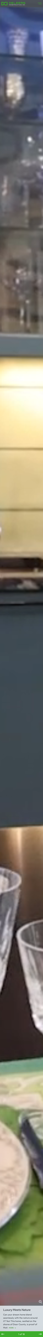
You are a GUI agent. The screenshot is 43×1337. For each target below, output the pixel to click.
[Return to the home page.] (13, 3)
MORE (11, 1328)
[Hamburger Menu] (39, 3)
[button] (3, 1334)
